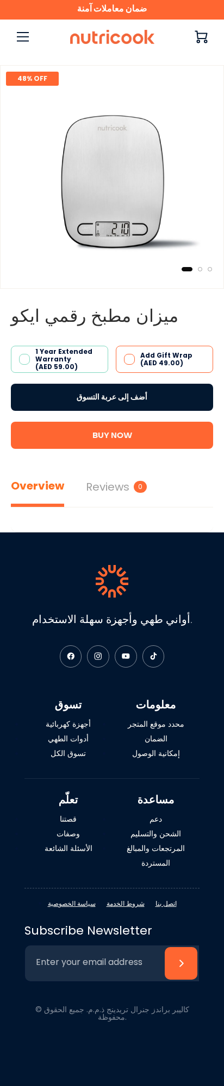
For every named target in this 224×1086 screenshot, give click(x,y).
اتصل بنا (166, 903)
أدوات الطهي (68, 738)
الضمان (156, 738)
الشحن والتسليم (155, 833)
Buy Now (112, 435)
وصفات (68, 833)
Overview (37, 485)
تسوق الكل (68, 753)
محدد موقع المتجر (156, 724)
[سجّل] (181, 963)
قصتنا (68, 819)
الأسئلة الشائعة (68, 848)
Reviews (114, 486)
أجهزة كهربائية (68, 724)
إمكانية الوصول (156, 753)
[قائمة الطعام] (22, 36)
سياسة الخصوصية (72, 903)
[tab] (187, 269)
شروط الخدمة (126, 903)
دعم (156, 819)
